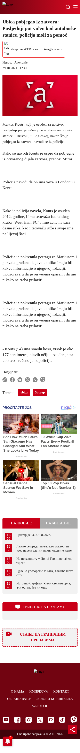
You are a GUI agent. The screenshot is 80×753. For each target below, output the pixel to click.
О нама (17, 691)
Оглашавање (19, 699)
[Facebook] (17, 720)
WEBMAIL (40, 706)
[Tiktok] (62, 720)
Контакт (61, 691)
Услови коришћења (54, 699)
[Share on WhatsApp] (35, 379)
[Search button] (68, 7)
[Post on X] (27, 379)
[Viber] (73, 719)
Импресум (38, 691)
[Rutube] (51, 720)
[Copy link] (4, 379)
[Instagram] (28, 720)
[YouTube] (6, 720)
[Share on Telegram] (20, 379)
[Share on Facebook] (12, 379)
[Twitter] (40, 720)
